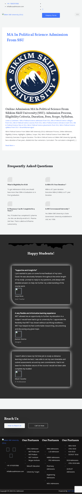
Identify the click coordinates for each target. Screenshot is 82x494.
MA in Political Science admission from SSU (35, 120)
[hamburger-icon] (77, 14)
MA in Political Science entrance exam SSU (58, 123)
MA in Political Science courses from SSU (27, 123)
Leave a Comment (11, 120)
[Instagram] (42, 9)
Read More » (10, 145)
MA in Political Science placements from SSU (43, 125)
